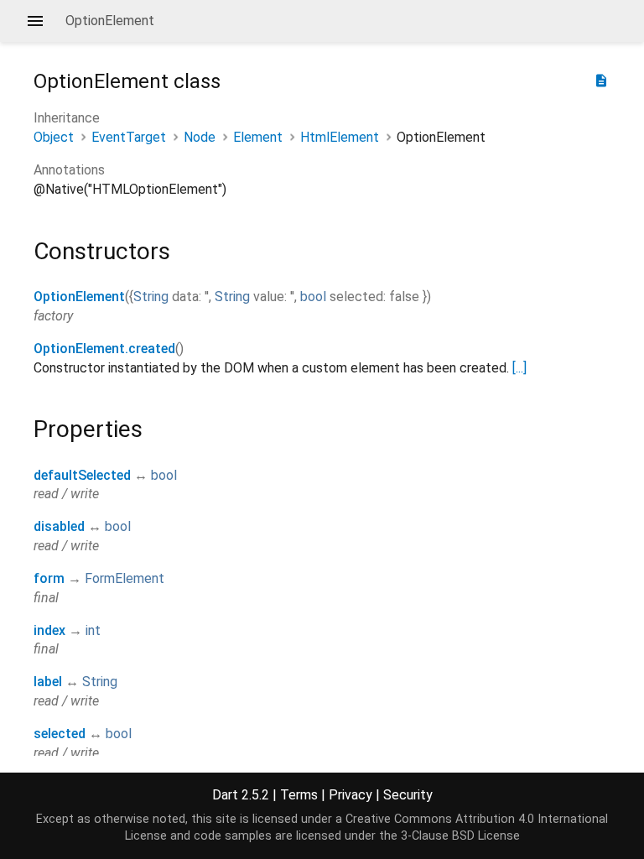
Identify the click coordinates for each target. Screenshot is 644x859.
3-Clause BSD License (460, 836)
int (93, 630)
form (49, 578)
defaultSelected (82, 475)
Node (200, 137)
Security (408, 795)
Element (258, 137)
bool (313, 297)
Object (54, 137)
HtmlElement (339, 137)
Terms (299, 795)
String (151, 297)
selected (60, 734)
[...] (519, 368)
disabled (59, 526)
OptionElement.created (104, 349)
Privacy (350, 795)
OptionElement (79, 297)
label (48, 682)
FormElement (124, 578)
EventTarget (128, 137)
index (49, 630)
